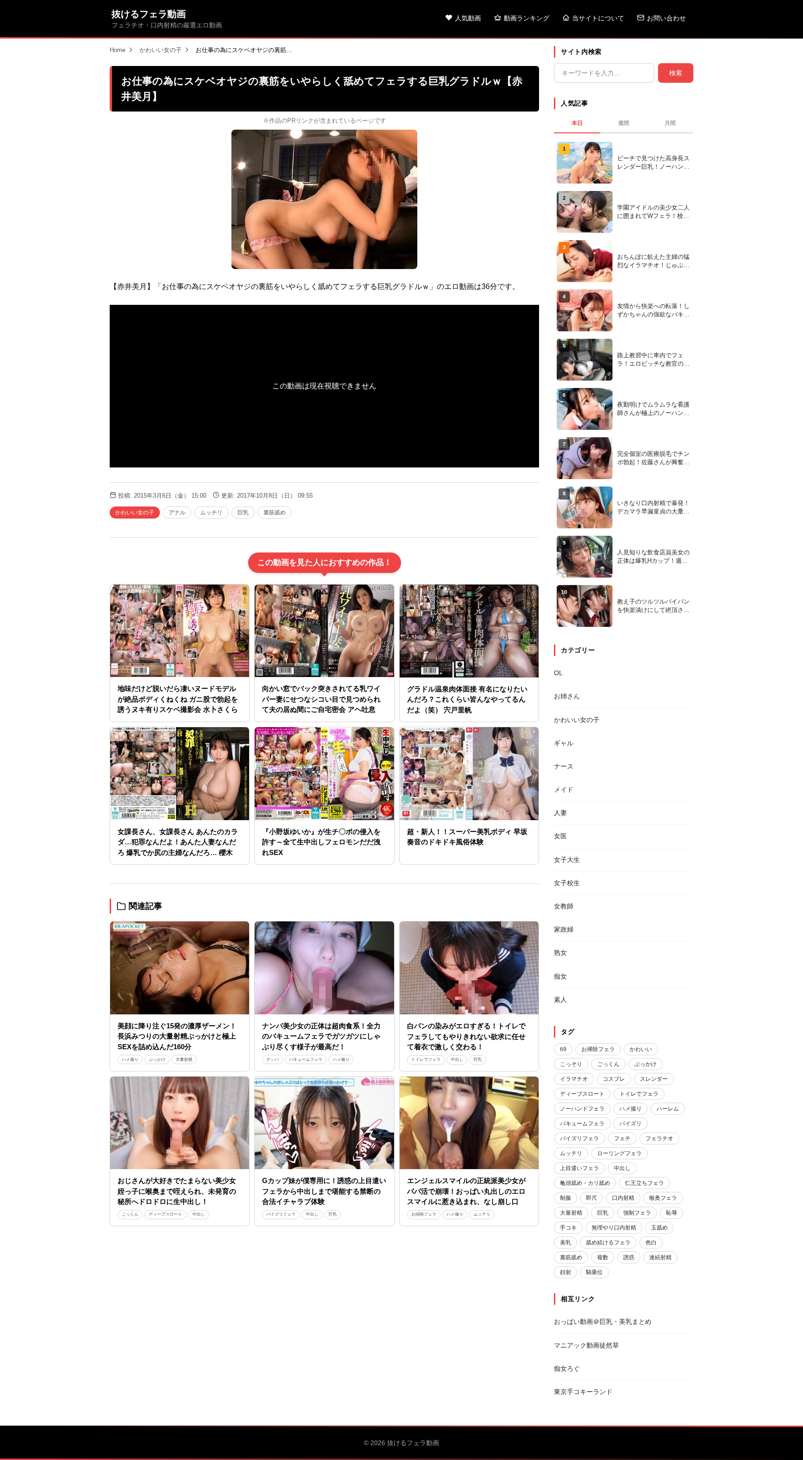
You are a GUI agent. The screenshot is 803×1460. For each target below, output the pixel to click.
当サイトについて (598, 18)
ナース (563, 766)
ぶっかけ (157, 1059)
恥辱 (671, 1213)
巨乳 (243, 512)
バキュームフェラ (306, 1059)
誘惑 (628, 1257)
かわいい (641, 1049)
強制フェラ (637, 1213)
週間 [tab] (623, 123)
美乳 (565, 1242)
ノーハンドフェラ (582, 1108)
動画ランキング (526, 18)
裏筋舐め (274, 512)
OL (558, 673)
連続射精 (660, 1257)
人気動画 (468, 18)
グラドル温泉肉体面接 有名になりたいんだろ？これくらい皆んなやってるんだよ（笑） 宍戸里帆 (467, 699)
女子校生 (567, 883)
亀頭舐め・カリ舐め (585, 1183)
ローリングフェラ (619, 1153)
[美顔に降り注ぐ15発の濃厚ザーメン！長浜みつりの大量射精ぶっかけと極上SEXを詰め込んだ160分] (179, 967)
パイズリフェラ (281, 1214)
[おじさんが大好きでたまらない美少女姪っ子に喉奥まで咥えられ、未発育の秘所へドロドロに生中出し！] (179, 1123)
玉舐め (659, 1227)
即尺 (591, 1198)
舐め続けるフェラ (608, 1242)
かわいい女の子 (160, 49)
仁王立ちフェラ (644, 1183)
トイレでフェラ (426, 1059)
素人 (560, 999)
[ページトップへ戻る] (781, 1441)
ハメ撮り (130, 1059)
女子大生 (567, 859)
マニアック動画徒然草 (586, 1345)
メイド (563, 789)
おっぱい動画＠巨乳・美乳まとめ (603, 1321)
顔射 (565, 1272)
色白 (651, 1242)
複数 (602, 1257)
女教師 (563, 906)
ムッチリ (211, 512)
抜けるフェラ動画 (149, 14)
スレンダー (654, 1079)
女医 (560, 836)
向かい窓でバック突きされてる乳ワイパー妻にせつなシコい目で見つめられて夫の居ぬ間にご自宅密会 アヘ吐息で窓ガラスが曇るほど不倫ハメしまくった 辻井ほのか (322, 709)
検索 (675, 73)
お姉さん (567, 696)
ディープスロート (165, 1214)
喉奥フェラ (663, 1198)
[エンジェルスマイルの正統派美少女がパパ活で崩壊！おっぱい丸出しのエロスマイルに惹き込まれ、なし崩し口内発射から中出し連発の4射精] (469, 1123)
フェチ (622, 1138)
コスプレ (614, 1079)
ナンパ (272, 1059)
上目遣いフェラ (579, 1168)
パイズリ (630, 1123)
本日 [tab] (577, 123)
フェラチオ (659, 1138)
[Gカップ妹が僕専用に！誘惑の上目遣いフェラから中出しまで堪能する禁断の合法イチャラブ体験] (324, 1123)
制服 (565, 1198)
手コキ (568, 1227)
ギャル (563, 743)
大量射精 (184, 1059)
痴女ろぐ (567, 1368)
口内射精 (623, 1198)
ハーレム (668, 1108)
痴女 (560, 976)
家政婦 (563, 929)
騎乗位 (594, 1272)
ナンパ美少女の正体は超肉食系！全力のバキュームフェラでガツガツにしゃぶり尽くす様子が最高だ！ (321, 1036)
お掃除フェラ (423, 1214)
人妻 (560, 812)
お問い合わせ (666, 18)
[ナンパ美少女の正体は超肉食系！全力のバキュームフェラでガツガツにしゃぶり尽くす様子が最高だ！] (324, 967)
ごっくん (130, 1214)
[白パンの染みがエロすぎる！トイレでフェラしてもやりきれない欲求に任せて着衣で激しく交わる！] (469, 967)
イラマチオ (574, 1079)
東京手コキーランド (583, 1391)
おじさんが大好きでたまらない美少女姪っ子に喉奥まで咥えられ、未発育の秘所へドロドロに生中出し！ (177, 1191)
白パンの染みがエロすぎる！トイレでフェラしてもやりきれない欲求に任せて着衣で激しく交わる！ (466, 1036)
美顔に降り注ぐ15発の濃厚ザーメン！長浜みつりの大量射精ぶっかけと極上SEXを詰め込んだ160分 (177, 1036)
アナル (177, 512)
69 (563, 1049)
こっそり (571, 1064)
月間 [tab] (670, 123)
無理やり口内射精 (614, 1227)
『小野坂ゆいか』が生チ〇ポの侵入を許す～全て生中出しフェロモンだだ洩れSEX (321, 842)
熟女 (560, 952)
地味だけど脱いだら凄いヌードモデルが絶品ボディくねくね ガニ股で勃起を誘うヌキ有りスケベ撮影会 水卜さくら (178, 698)
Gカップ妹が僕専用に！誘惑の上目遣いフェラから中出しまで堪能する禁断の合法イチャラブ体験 (324, 1191)
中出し (457, 1059)
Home (117, 49)
